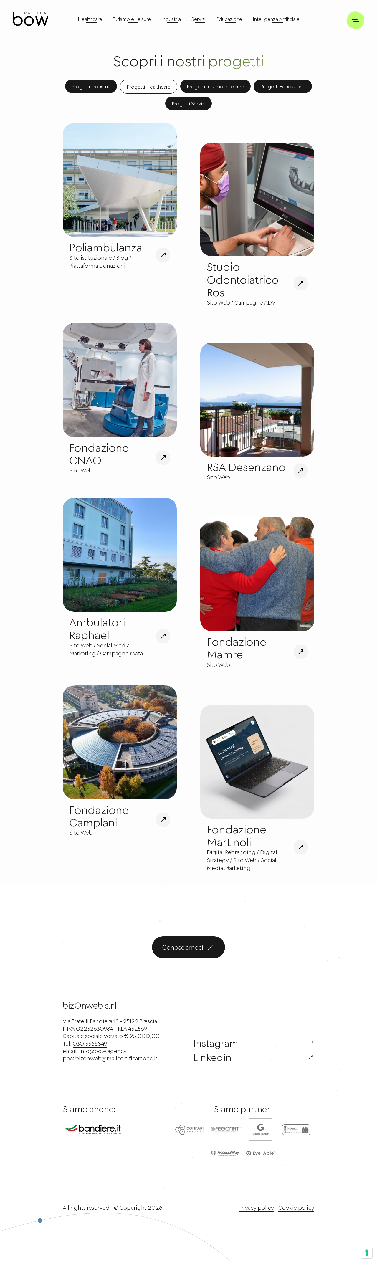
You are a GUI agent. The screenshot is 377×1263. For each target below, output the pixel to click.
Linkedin (212, 1057)
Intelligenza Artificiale (276, 19)
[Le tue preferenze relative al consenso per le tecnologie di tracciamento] (366, 1252)
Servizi (198, 19)
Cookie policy (296, 1207)
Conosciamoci (182, 947)
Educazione (229, 19)
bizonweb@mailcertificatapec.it (116, 1058)
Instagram (215, 1042)
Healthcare (90, 19)
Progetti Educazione (282, 86)
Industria (171, 19)
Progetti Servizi (188, 103)
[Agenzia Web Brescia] (30, 19)
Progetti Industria (91, 86)
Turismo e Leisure (132, 19)
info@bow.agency (103, 1050)
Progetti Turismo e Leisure (215, 86)
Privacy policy (256, 1207)
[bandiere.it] (101, 1129)
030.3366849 (90, 1043)
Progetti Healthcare (149, 86)
